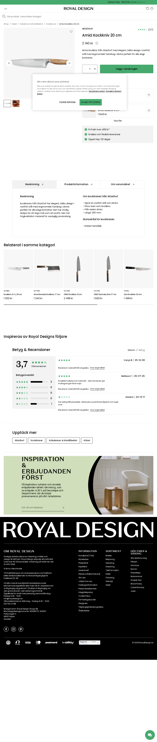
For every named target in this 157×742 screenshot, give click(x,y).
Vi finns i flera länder (13, 568)
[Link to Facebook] (6, 629)
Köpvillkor (82, 567)
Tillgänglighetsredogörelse (90, 607)
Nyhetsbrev (83, 559)
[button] (147, 8)
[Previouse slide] (9, 63)
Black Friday (136, 584)
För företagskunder (87, 600)
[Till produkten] (117, 111)
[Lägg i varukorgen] (149, 95)
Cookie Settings (67, 102)
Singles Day (136, 580)
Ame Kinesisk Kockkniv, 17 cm (47, 294)
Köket (108, 574)
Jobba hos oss (85, 581)
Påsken (134, 562)
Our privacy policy (97, 91)
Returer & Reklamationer (89, 574)
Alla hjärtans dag (139, 558)
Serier (108, 585)
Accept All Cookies (90, 102)
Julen (133, 591)
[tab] (34, 184)
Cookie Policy (84, 596)
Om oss (82, 578)
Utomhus (135, 565)
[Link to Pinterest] (20, 629)
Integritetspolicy (85, 592)
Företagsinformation (87, 585)
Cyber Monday (137, 587)
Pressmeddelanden (87, 589)
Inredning (110, 567)
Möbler (109, 556)
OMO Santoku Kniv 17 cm (105, 294)
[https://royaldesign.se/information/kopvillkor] (90, 642)
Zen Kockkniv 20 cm (133, 294)
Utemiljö (109, 581)
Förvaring (110, 578)
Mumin (134, 569)
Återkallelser (83, 611)
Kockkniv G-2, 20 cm (13, 294)
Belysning (110, 559)
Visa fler (118, 120)
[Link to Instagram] (13, 629)
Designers (83, 603)
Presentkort (83, 563)
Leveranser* (83, 570)
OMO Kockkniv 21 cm (73, 294)
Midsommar (136, 576)
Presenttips (135, 573)
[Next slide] (69, 63)
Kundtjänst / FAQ (86, 556)
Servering (110, 563)
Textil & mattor (112, 570)
